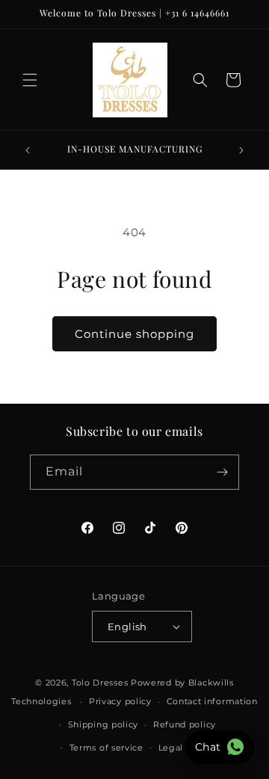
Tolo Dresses (100, 682)
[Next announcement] (241, 150)
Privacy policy (120, 701)
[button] (29, 80)
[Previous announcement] (27, 150)
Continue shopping (134, 334)
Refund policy (184, 724)
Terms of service (106, 747)
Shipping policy (103, 724)
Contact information (212, 701)
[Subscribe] (221, 472)
